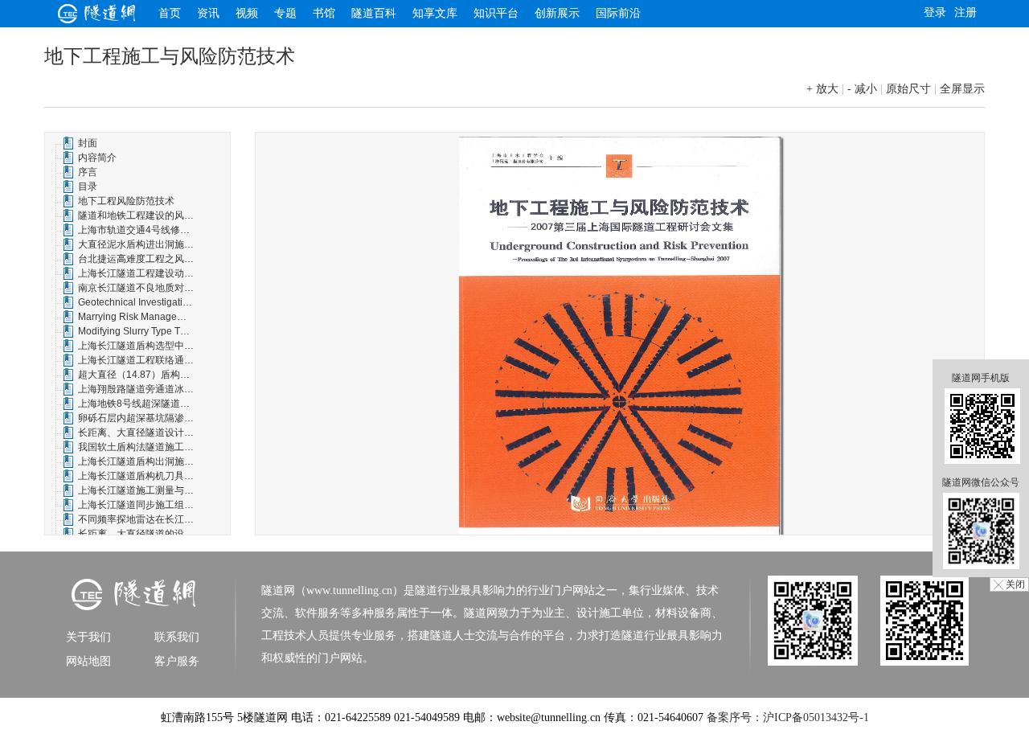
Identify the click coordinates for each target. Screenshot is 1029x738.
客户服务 (176, 661)
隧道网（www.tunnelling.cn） (332, 590)
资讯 (208, 13)
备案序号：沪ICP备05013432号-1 (788, 717)
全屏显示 (962, 89)
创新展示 (557, 13)
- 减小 (862, 89)
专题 (285, 13)
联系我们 (176, 637)
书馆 (324, 13)
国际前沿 (618, 13)
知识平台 (496, 13)
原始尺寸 (908, 89)
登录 (935, 12)
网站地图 (88, 661)
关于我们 (88, 637)
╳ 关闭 (1009, 584)
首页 (169, 13)
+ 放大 (822, 89)
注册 (965, 12)
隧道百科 (373, 13)
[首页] (97, 19)
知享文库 (434, 13)
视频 (247, 13)
